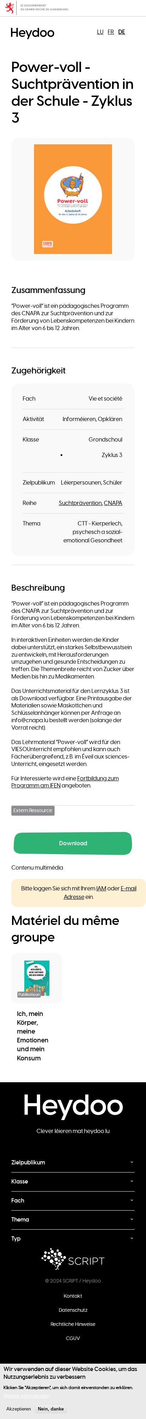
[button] (73, 199)
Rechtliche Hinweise (73, 1324)
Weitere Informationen (26, 1396)
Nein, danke (51, 1409)
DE (121, 32)
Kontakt (73, 1296)
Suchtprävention (80, 503)
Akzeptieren (18, 1409)
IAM (101, 888)
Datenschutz (73, 1310)
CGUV (73, 1338)
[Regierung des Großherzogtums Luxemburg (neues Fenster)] (73, 8)
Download (73, 843)
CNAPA (113, 503)
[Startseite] (34, 27)
